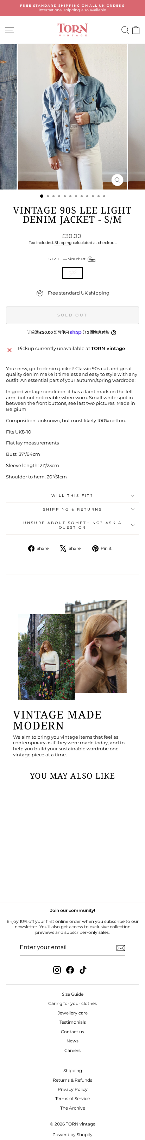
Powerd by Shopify (72, 1134)
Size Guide (72, 994)
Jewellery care (73, 1013)
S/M (72, 272)
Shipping (63, 242)
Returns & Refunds (72, 1080)
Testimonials (72, 1022)
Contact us (72, 1031)
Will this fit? (72, 495)
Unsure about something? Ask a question (72, 525)
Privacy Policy (73, 1089)
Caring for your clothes (72, 1003)
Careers (72, 1050)
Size (67, 258)
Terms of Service (72, 1098)
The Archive (72, 1108)
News (72, 1040)
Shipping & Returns (72, 509)
